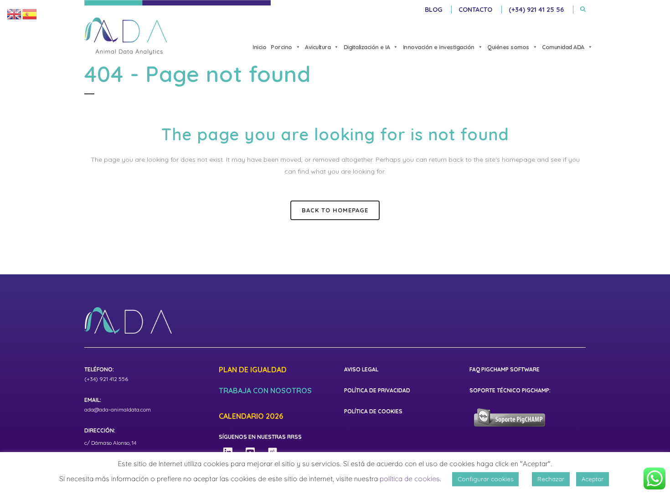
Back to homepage (335, 210)
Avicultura (317, 47)
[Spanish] (30, 14)
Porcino (281, 47)
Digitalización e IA (367, 47)
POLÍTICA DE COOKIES (373, 411)
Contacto (475, 9)
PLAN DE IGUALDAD (253, 370)
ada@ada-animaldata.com (117, 409)
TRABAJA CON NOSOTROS (265, 391)
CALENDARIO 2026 (251, 416)
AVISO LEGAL (361, 369)
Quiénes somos (508, 47)
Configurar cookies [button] (485, 479)
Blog (433, 9)
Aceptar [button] (592, 479)
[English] (14, 14)
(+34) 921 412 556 (106, 379)
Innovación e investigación (438, 47)
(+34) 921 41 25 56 (536, 9)
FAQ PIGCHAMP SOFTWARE (504, 369)
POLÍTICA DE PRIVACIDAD (377, 390)
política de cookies (410, 478)
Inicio (259, 47)
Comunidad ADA (563, 47)
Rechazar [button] (550, 479)
